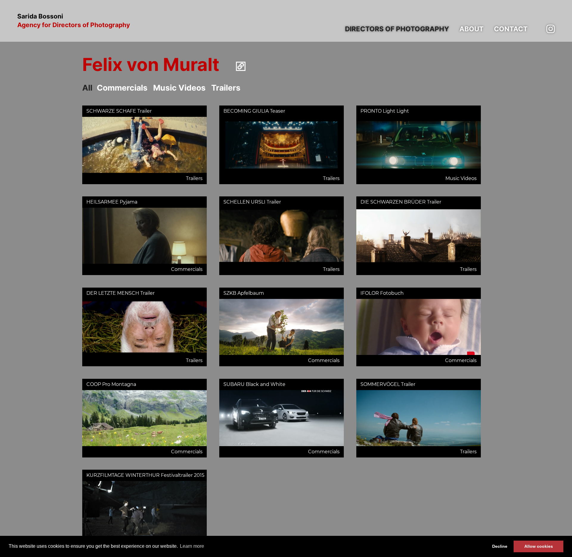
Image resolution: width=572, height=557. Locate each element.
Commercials (122, 87)
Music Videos (179, 87)
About (471, 29)
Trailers (225, 87)
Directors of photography (397, 29)
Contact (511, 29)
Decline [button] (499, 546)
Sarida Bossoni (73, 21)
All (87, 87)
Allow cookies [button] (538, 546)
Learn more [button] (192, 546)
